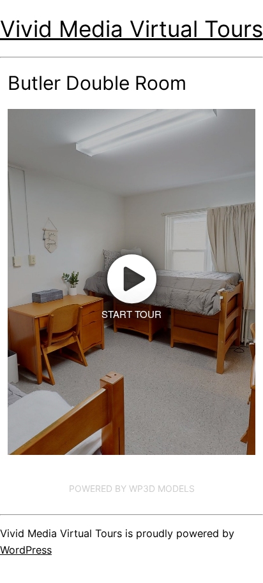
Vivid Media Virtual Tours (131, 28)
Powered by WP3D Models (132, 488)
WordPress (26, 549)
